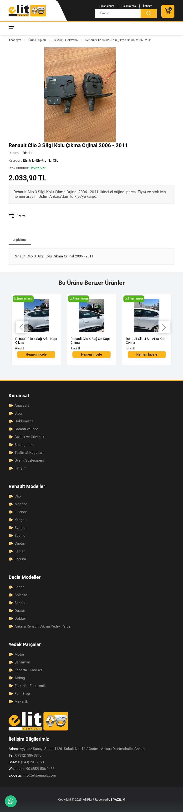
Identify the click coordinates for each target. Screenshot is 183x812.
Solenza (21, 595)
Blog (18, 413)
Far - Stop (22, 693)
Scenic (20, 535)
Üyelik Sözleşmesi (29, 460)
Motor (19, 654)
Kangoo (21, 520)
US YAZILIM (116, 799)
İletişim (147, 6)
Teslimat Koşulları (29, 452)
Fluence (21, 512)
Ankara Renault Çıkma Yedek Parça (43, 626)
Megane (21, 504)
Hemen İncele (36, 354)
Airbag (20, 678)
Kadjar (20, 551)
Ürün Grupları (37, 40)
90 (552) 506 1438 (31, 769)
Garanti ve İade (26, 429)
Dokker (20, 618)
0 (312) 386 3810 (25, 755)
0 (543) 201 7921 (26, 762)
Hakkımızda (129, 6)
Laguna (20, 559)
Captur (20, 543)
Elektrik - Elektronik (65, 40)
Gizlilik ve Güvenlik (29, 437)
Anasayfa (15, 40)
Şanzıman (22, 662)
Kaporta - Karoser (28, 670)
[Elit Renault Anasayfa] (27, 10)
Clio (55, 160)
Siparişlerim (107, 6)
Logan (19, 587)
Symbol (20, 528)
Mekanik (21, 701)
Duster (20, 611)
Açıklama (19, 240)
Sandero (21, 603)
